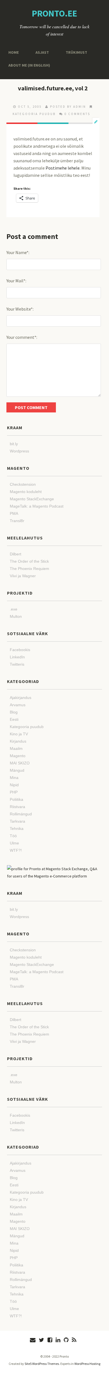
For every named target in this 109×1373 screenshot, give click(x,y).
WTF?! (16, 850)
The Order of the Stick (29, 561)
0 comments (77, 114)
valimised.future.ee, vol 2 (53, 88)
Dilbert (15, 554)
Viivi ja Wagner (23, 576)
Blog (14, 712)
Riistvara (17, 806)
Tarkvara (17, 821)
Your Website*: (20, 309)
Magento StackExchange (32, 499)
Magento (17, 756)
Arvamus (17, 705)
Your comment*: (21, 337)
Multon (16, 616)
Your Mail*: (16, 280)
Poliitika (16, 799)
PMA (14, 513)
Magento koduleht (26, 491)
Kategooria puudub (34, 114)
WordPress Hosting (87, 1364)
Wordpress (19, 451)
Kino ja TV (19, 734)
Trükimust (72, 52)
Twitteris (17, 664)
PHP (14, 792)
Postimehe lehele (63, 168)
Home (13, 52)
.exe (13, 609)
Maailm (16, 748)
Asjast (40, 52)
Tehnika (16, 828)
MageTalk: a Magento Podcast (36, 506)
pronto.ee (54, 13)
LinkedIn (17, 657)
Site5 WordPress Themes (42, 1364)
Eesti (14, 719)
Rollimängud (21, 814)
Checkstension (23, 484)
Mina (14, 777)
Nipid (14, 785)
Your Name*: (17, 252)
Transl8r (17, 520)
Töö (13, 836)
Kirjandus (18, 741)
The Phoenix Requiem (29, 568)
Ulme (14, 843)
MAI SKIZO (20, 763)
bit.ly (14, 444)
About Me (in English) (27, 65)
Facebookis (20, 649)
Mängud (17, 770)
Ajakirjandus (20, 697)
